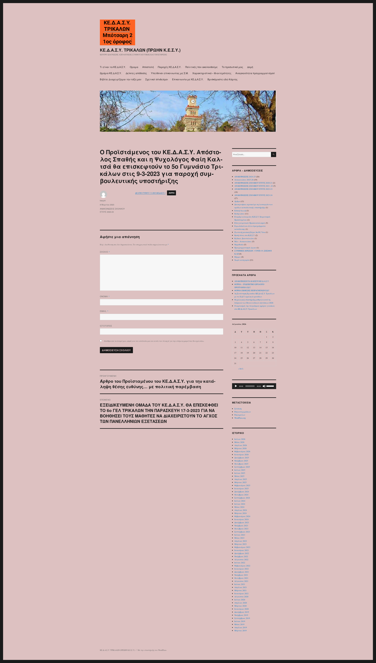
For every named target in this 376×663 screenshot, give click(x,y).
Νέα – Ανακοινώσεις (243, 241)
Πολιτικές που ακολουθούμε (201, 67)
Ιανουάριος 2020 (241, 609)
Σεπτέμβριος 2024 (242, 497)
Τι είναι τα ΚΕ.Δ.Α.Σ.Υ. (113, 67)
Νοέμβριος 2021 (241, 575)
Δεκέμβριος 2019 (241, 612)
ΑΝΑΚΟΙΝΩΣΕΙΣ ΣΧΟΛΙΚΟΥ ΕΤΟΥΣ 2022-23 (253, 189)
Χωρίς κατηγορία (241, 260)
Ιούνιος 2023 (239, 534)
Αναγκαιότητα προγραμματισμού (255, 73)
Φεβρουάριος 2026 (242, 451)
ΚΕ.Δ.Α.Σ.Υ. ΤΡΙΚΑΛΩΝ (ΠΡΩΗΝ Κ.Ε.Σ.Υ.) (140, 50)
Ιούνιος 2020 (239, 599)
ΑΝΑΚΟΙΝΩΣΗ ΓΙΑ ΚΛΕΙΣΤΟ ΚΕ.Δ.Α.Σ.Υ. (251, 281)
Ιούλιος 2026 (239, 439)
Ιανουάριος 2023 (241, 550)
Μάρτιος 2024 (240, 513)
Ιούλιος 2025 (239, 470)
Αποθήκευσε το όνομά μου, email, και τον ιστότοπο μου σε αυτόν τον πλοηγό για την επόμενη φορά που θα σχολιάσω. (154, 341)
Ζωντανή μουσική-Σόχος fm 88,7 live (249, 232)
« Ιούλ (241, 368)
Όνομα (105, 296)
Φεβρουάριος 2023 (242, 547)
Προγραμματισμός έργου (245, 247)
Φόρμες (237, 257)
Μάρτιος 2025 (240, 482)
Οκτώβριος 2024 (241, 494)
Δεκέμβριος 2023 (241, 522)
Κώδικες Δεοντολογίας (244, 238)
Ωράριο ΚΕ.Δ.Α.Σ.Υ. (111, 73)
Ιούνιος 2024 (239, 504)
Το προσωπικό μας (232, 67)
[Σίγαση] (264, 386)
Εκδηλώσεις (239, 213)
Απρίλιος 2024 (240, 510)
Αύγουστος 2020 (241, 596)
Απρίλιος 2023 (240, 541)
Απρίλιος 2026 (240, 445)
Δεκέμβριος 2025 (241, 457)
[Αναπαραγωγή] (235, 386)
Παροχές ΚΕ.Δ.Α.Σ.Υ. (169, 67)
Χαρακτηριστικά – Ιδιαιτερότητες (211, 73)
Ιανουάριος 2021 (241, 593)
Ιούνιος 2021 (239, 584)
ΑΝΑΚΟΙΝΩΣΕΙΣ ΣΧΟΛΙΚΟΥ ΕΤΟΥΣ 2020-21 (253, 182)
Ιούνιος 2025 (239, 473)
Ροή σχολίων (239, 414)
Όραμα (134, 67)
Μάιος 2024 (239, 507)
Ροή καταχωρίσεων (242, 411)
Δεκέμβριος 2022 (241, 553)
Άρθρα (237, 201)
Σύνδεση (238, 408)
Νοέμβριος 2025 (241, 460)
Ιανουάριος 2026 (241, 454)
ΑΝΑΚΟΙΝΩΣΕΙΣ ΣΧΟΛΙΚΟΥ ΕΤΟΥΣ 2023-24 (253, 195)
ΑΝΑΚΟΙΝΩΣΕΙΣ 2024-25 (245, 176)
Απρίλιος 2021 (240, 587)
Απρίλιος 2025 (240, 479)
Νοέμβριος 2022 (241, 556)
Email (104, 311)
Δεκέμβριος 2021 (241, 572)
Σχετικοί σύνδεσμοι (156, 79)
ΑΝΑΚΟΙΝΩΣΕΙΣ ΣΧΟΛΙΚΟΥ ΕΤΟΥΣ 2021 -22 (253, 186)
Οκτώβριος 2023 (241, 528)
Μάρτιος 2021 (240, 590)
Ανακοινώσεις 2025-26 (244, 179)
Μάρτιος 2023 (240, 544)
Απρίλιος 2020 (240, 602)
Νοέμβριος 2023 (241, 525)
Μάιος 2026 (239, 442)
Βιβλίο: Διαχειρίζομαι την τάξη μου (120, 79)
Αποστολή (148, 67)
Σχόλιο (105, 251)
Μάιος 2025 (239, 476)
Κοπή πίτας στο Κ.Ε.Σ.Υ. (244, 235)
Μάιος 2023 (239, 538)
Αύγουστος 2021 (241, 581)
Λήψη (171, 193)
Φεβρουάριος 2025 (242, 485)
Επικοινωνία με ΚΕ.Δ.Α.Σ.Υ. (187, 79)
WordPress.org (240, 418)
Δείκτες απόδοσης (136, 73)
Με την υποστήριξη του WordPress (152, 650)
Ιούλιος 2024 (239, 500)
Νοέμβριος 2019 (241, 615)
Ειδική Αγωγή (240, 210)
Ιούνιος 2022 (239, 562)
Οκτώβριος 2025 (241, 463)
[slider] (270, 385)
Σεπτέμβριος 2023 (242, 531)
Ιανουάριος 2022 (241, 568)
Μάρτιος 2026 (240, 448)
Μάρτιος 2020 (240, 605)
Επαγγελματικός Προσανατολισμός (249, 223)
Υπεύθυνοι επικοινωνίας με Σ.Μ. (169, 73)
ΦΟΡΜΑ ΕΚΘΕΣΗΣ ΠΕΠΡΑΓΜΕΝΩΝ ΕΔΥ (251, 290)
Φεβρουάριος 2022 (242, 565)
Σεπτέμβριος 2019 (242, 618)
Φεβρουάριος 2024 (242, 516)
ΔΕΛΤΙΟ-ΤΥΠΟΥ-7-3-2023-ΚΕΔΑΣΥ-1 (150, 193)
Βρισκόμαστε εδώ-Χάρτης (222, 79)
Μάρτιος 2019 (240, 630)
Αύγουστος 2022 (241, 559)
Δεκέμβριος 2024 (241, 491)
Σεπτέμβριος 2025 (242, 467)
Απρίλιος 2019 (240, 627)
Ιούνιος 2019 (239, 621)
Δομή (250, 67)
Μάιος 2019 (239, 624)
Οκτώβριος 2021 (241, 578)
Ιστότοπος (106, 325)
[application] (254, 386)
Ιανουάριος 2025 (241, 488)
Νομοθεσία (239, 244)
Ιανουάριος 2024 (241, 519)
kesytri (103, 200)
